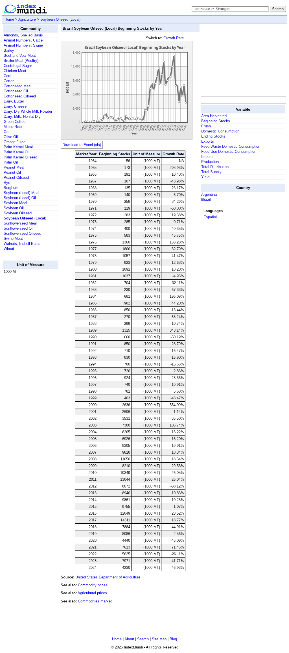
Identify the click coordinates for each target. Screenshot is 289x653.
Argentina (209, 194)
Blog (173, 639)
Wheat (9, 249)
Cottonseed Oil (16, 91)
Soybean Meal (15, 203)
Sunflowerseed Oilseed (22, 233)
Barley (9, 50)
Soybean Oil (14, 208)
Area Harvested (214, 116)
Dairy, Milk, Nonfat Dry (22, 116)
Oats (8, 132)
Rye (7, 182)
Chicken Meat (15, 71)
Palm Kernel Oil (16, 152)
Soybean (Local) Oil (20, 198)
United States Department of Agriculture (107, 577)
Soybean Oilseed (18, 213)
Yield (205, 177)
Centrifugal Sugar (18, 66)
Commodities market (95, 601)
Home (9, 19)
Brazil (206, 199)
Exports (207, 141)
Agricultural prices (92, 593)
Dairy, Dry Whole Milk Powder (28, 111)
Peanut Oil (12, 172)
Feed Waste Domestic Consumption (230, 146)
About (129, 639)
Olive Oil (11, 137)
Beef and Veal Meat (20, 55)
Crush (206, 126)
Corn (7, 76)
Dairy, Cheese (15, 106)
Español (210, 217)
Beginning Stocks (215, 121)
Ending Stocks (213, 136)
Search (143, 639)
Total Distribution (215, 167)
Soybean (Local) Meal (21, 193)
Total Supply (211, 172)
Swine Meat (13, 238)
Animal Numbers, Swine (23, 45)
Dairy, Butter (14, 101)
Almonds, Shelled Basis (23, 35)
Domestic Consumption (220, 131)
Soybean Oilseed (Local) (60, 19)
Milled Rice (13, 127)
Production (210, 162)
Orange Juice (14, 142)
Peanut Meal (14, 167)
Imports (207, 156)
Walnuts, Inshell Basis (22, 243)
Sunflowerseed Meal (20, 223)
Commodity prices (93, 585)
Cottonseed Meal (17, 86)
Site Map (159, 639)
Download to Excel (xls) (81, 145)
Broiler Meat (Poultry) (21, 60)
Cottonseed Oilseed (20, 96)
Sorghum (11, 188)
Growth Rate (173, 38)
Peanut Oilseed (16, 177)
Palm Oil (11, 162)
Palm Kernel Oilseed (20, 157)
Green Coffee (14, 121)
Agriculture (27, 19)
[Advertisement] (25, 363)
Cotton (9, 81)
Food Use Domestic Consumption (228, 151)
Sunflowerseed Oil (18, 228)
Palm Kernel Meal (18, 147)
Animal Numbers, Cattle (23, 40)
